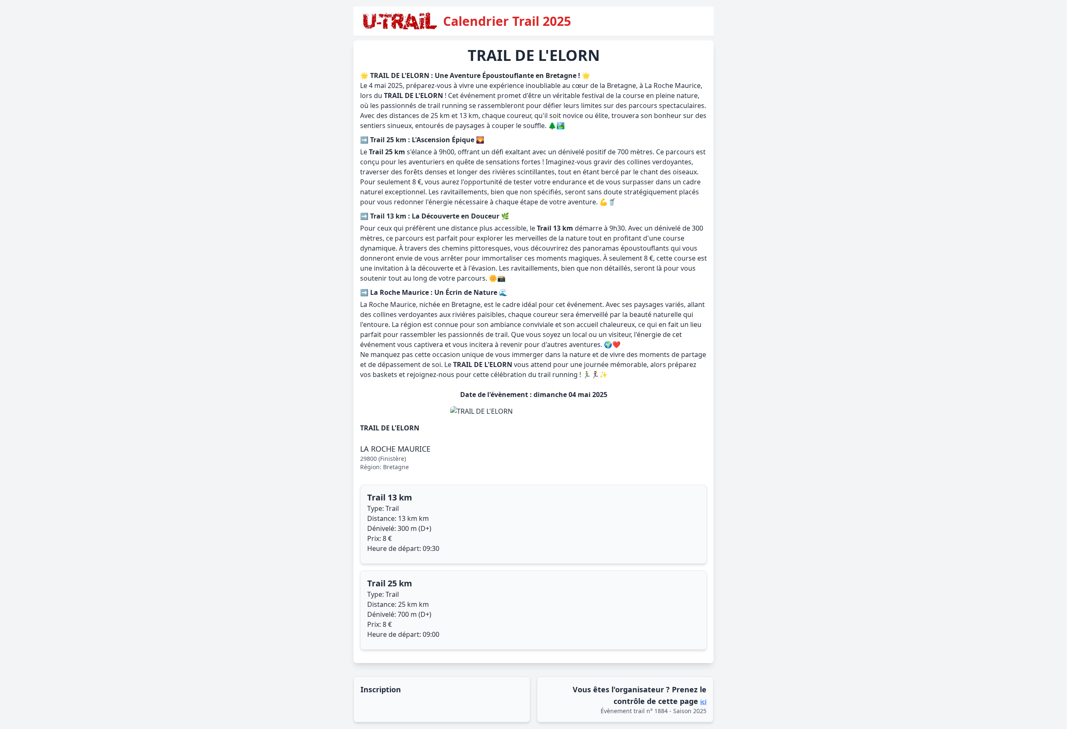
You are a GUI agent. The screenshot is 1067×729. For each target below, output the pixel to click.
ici (703, 702)
